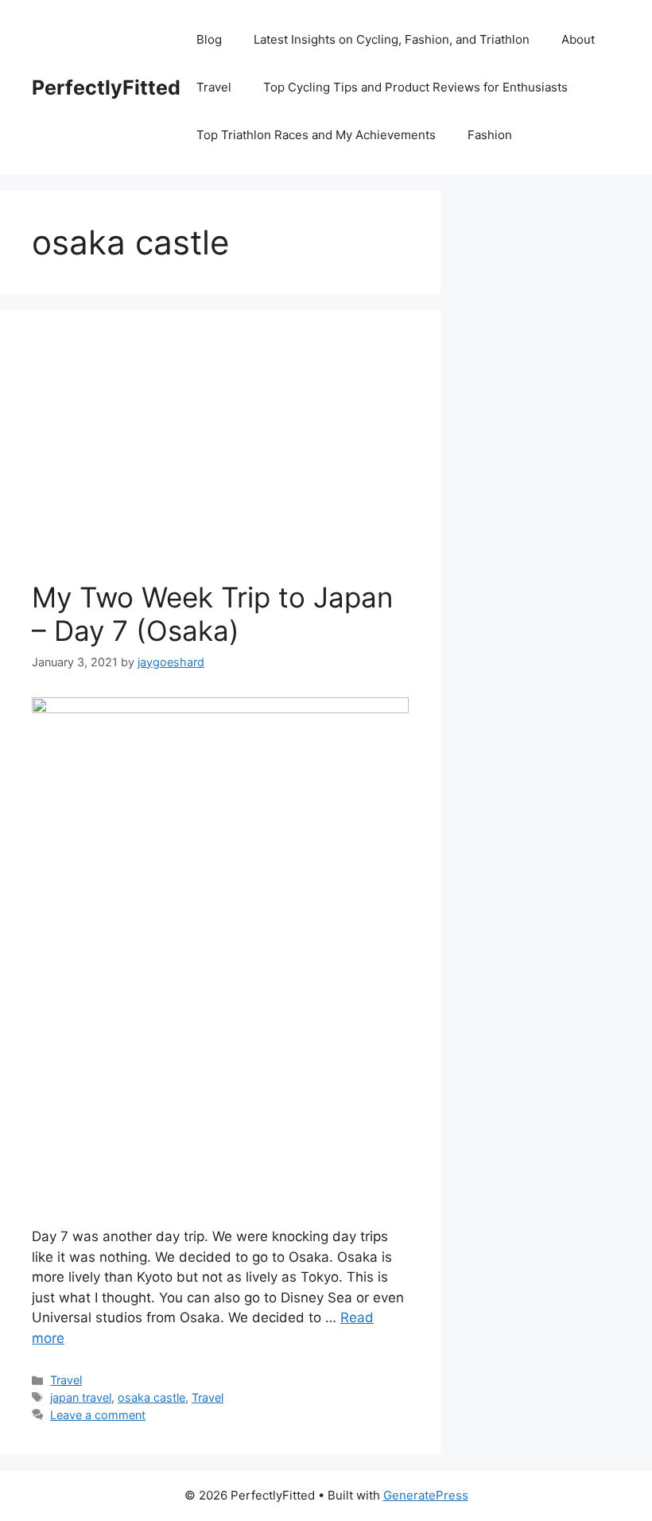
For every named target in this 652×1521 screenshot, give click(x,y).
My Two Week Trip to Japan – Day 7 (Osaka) (212, 613)
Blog (209, 39)
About (578, 39)
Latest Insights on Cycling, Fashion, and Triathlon (392, 39)
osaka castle (151, 1397)
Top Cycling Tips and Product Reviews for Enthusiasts (415, 87)
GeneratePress (425, 1495)
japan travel (80, 1397)
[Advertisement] (220, 461)
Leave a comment (98, 1415)
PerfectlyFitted (106, 87)
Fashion (490, 134)
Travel (213, 87)
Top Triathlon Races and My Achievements (316, 134)
